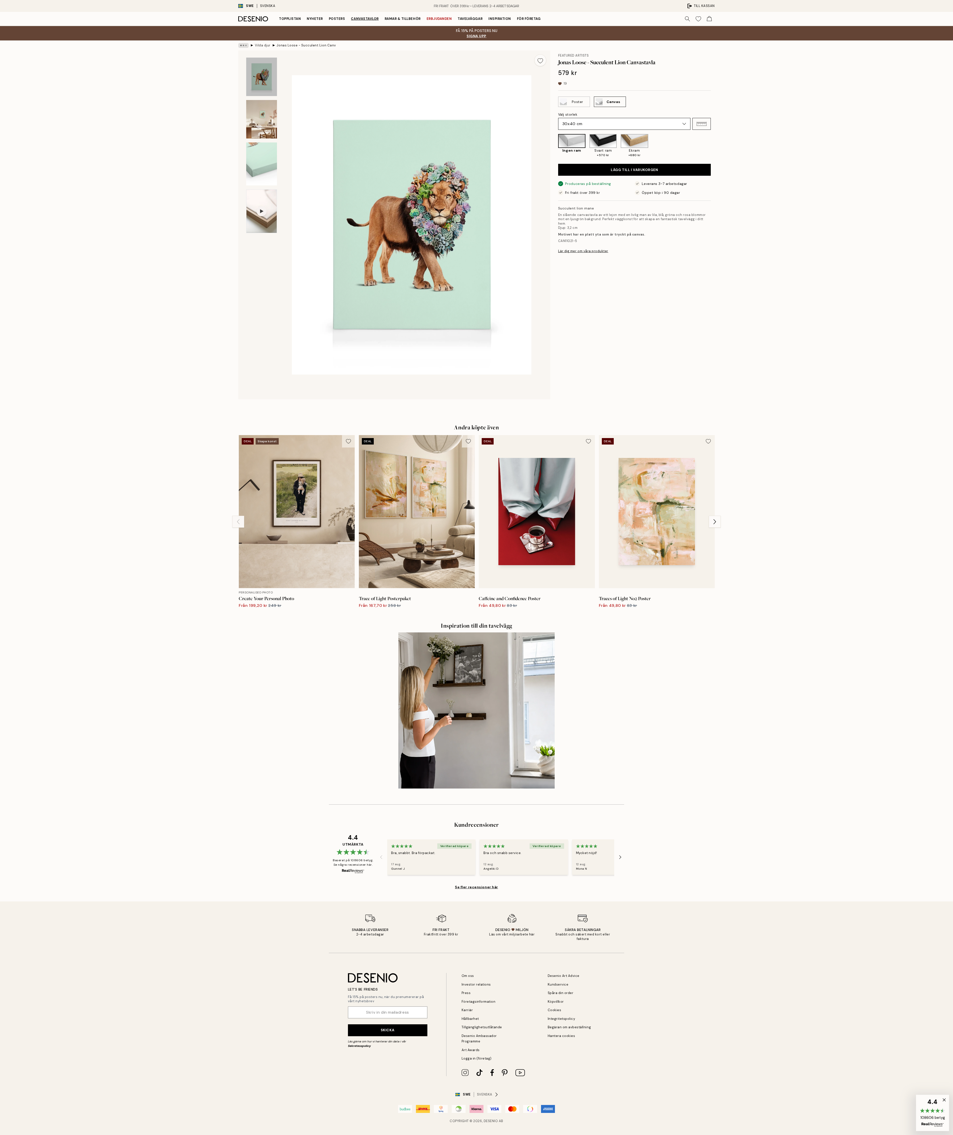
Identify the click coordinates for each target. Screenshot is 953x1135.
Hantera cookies (561, 1036)
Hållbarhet (470, 1019)
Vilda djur (263, 45)
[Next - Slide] (715, 145)
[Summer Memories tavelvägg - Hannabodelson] (476, 710)
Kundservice (558, 984)
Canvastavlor (364, 19)
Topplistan (290, 19)
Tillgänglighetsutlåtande (482, 1027)
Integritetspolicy (561, 1019)
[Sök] (687, 19)
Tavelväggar (470, 19)
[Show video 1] (261, 211)
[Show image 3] (261, 163)
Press (466, 993)
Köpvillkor (556, 1001)
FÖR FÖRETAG (529, 19)
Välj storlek (568, 114)
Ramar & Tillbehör (403, 19)
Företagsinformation (479, 1001)
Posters (337, 19)
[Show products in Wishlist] (698, 19)
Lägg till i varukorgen (634, 169)
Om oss (468, 976)
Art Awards (471, 1050)
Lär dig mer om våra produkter (583, 251)
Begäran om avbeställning (569, 1027)
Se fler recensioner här (476, 887)
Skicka (387, 1030)
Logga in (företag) (477, 1058)
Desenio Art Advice (563, 976)
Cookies (554, 1010)
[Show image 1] (261, 77)
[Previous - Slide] (554, 145)
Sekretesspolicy (359, 1046)
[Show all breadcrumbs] (243, 45)
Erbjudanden (439, 19)
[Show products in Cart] (709, 19)
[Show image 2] (261, 119)
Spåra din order (561, 993)
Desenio (491, 1121)
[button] (701, 124)
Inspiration (499, 19)
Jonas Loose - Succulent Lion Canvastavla (306, 45)
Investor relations (476, 984)
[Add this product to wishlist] (540, 60)
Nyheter (315, 19)
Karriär (467, 1010)
